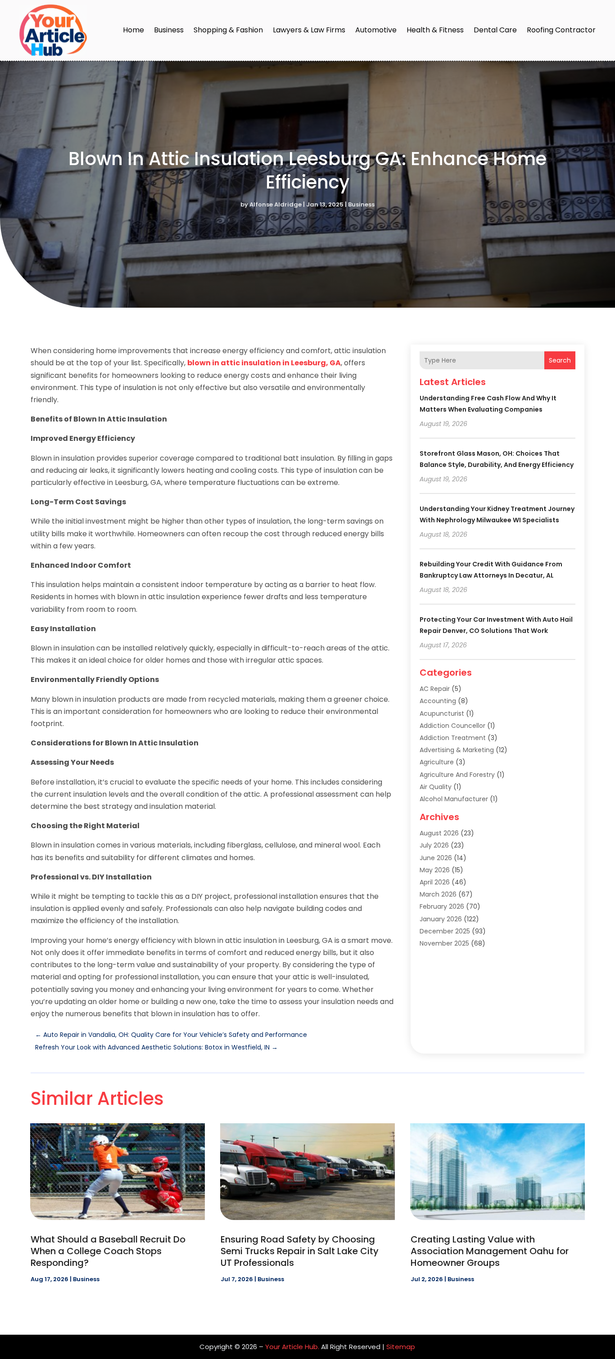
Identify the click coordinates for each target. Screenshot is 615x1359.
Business (169, 30)
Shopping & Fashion (228, 30)
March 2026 (438, 894)
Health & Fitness (435, 30)
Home (133, 30)
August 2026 (439, 833)
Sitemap (400, 1346)
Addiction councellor (452, 725)
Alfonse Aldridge (275, 204)
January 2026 (441, 919)
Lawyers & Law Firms (309, 30)
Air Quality (436, 786)
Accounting (438, 700)
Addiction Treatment (453, 737)
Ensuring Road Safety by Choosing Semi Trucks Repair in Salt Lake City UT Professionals (300, 1251)
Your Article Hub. (292, 1346)
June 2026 (436, 857)
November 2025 (444, 943)
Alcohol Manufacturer (454, 798)
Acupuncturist (442, 713)
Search (560, 360)
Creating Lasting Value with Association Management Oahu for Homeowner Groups (490, 1251)
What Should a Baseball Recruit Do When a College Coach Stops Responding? (108, 1251)
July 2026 (434, 845)
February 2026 (442, 906)
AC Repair (435, 688)
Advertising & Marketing (457, 749)
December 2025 (445, 931)
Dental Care (495, 30)
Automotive (376, 30)
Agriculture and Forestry (457, 774)
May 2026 (435, 870)
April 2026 (435, 882)
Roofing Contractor (561, 30)
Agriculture (437, 762)
